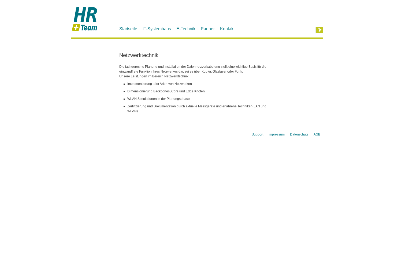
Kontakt (227, 29)
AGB (317, 134)
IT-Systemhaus (157, 29)
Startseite (128, 29)
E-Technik (185, 29)
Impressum (277, 134)
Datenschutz (299, 134)
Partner (208, 29)
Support (257, 134)
